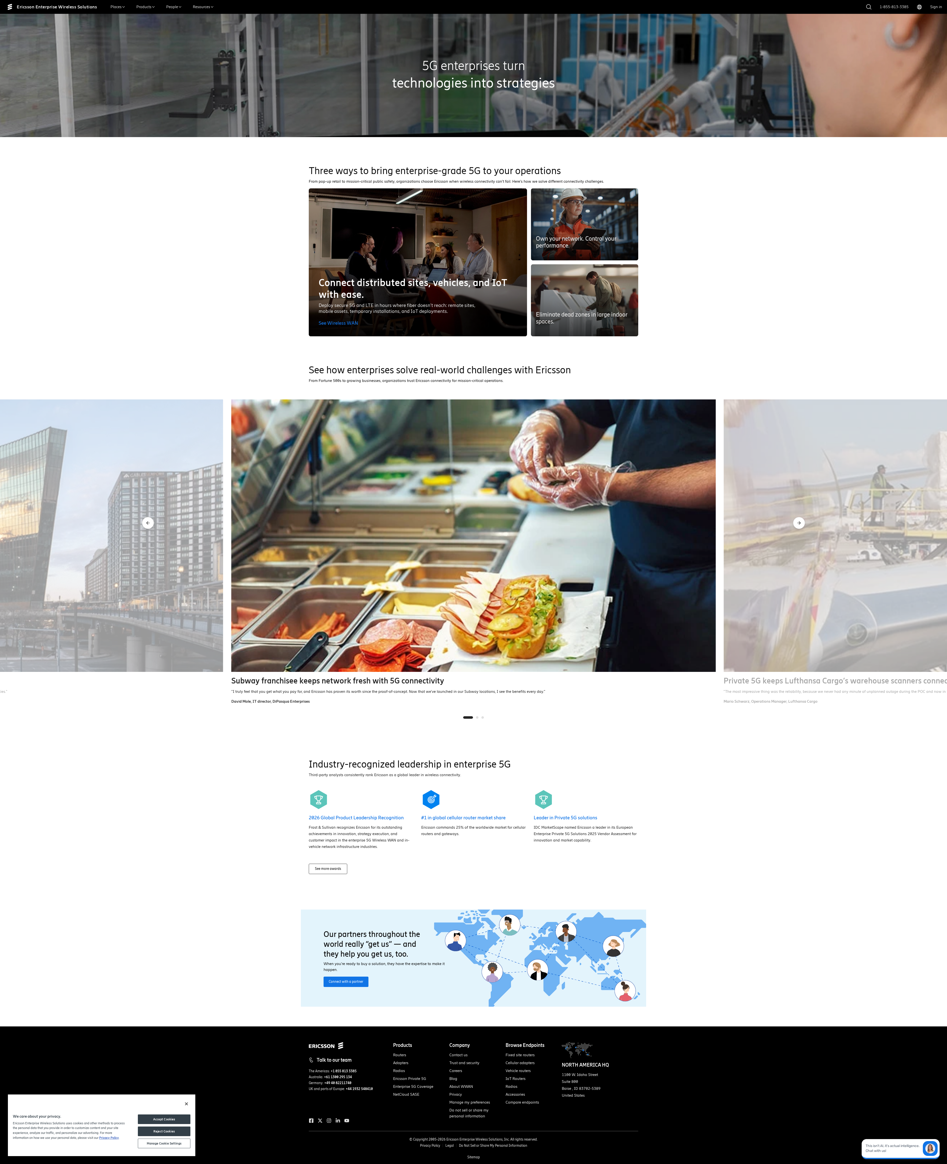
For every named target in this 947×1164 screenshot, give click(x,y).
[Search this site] (869, 7)
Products (143, 6)
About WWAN (461, 1086)
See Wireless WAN (338, 323)
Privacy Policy (430, 1146)
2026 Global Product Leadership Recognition (356, 818)
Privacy (455, 1094)
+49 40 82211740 (337, 1083)
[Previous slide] (148, 523)
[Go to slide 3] (482, 717)
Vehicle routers (518, 1070)
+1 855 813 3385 (344, 1071)
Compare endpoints (522, 1102)
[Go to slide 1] (468, 717)
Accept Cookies (164, 1119)
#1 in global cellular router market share (463, 818)
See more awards (328, 869)
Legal (449, 1146)
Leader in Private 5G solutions (565, 818)
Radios (399, 1070)
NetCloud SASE (406, 1094)
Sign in (936, 6)
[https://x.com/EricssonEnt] (320, 1120)
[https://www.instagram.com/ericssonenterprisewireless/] (329, 1120)
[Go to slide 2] (477, 717)
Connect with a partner (346, 982)
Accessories (515, 1094)
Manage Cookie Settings (164, 1143)
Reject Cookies (164, 1131)
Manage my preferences (469, 1102)
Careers (455, 1070)
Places (116, 6)
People (172, 6)
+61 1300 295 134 (338, 1077)
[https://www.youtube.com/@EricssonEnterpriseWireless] (346, 1120)
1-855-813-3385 (894, 6)
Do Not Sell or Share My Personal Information (493, 1146)
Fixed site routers (520, 1055)
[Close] (186, 1103)
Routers (399, 1055)
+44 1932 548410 (359, 1089)
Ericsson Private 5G (409, 1078)
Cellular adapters (520, 1062)
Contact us (458, 1055)
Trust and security (464, 1062)
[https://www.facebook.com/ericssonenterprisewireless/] (311, 1120)
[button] (584, 224)
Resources (201, 6)
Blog (453, 1078)
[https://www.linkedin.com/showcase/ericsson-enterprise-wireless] (337, 1120)
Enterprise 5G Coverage (413, 1086)
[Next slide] (799, 523)
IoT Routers (516, 1078)
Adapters (400, 1062)
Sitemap (473, 1157)
